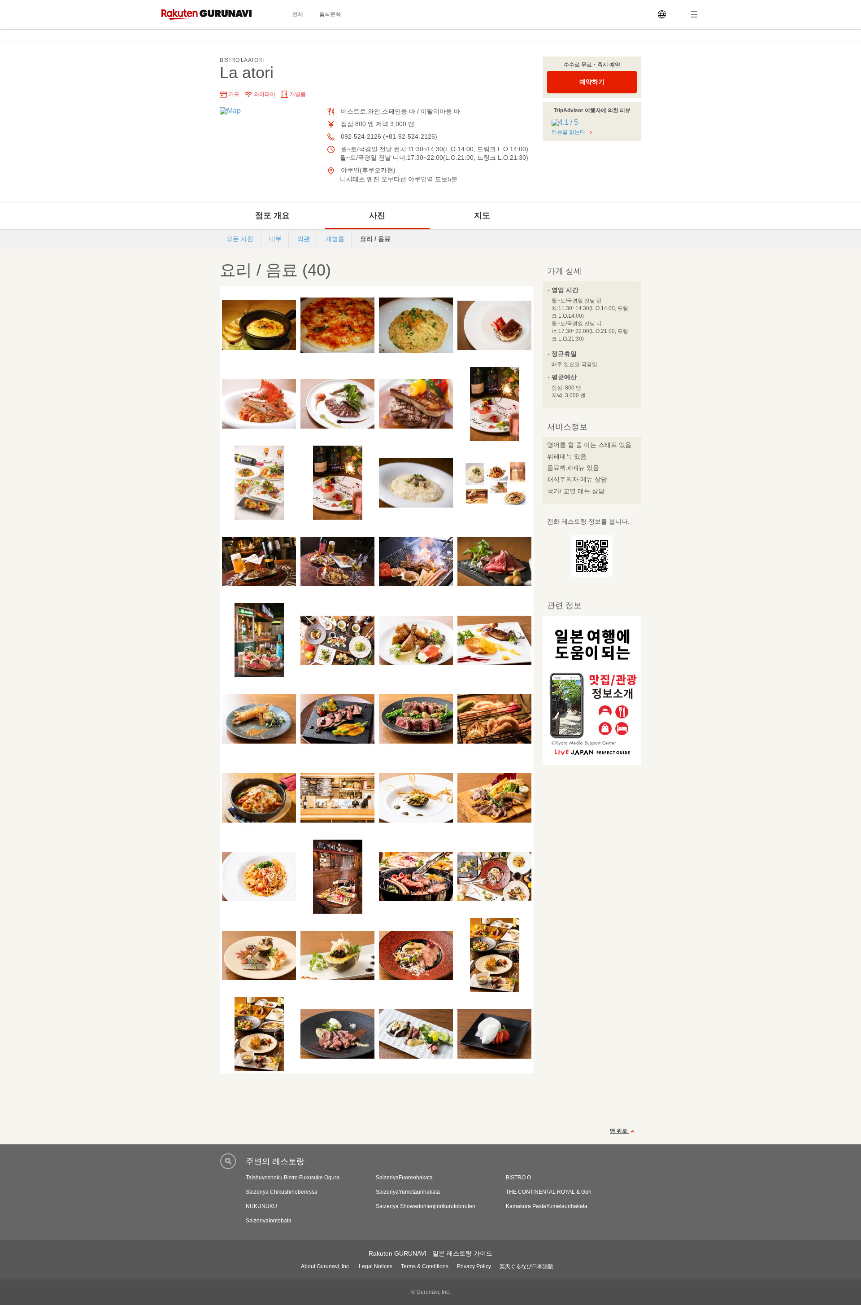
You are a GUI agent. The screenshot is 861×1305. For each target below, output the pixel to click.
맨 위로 (619, 1131)
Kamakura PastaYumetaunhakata (546, 1206)
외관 (303, 238)
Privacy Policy (474, 1266)
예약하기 (591, 81)
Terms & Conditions (424, 1266)
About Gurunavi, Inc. (325, 1266)
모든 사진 (239, 238)
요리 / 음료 (375, 238)
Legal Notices (375, 1266)
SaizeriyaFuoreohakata (404, 1177)
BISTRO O (518, 1177)
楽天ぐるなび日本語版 (526, 1266)
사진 (377, 215)
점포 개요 (272, 215)
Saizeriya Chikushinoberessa (281, 1192)
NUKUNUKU (261, 1206)
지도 (482, 215)
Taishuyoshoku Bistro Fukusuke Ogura (292, 1177)
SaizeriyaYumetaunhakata (408, 1192)
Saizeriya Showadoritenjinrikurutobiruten (425, 1206)
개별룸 (335, 238)
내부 (275, 238)
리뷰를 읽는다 (568, 132)
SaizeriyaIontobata (268, 1220)
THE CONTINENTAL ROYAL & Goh (548, 1192)
